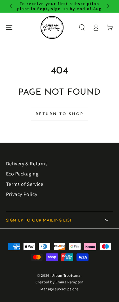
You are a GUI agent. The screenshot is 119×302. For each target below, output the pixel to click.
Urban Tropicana (66, 275)
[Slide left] (11, 6)
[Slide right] (107, 6)
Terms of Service (24, 184)
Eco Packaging (22, 173)
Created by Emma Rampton (60, 282)
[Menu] (9, 27)
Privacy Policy (21, 194)
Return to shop (59, 114)
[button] (82, 27)
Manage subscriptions (59, 289)
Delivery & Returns (27, 163)
